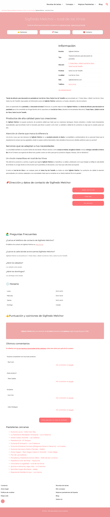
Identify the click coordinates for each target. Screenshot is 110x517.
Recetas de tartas (62, 485)
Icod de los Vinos (65, 25)
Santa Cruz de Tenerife (78, 25)
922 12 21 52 (39, 244)
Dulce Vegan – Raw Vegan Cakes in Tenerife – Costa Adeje (34, 452)
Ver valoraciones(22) (64, 90)
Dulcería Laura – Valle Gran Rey (23, 432)
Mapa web (4, 496)
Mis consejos (60, 489)
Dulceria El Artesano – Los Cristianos (25, 443)
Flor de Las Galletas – (19, 455)
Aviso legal (5, 489)
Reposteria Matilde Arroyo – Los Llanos (26, 472)
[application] (62, 4)
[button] (107, 5)
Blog (57, 496)
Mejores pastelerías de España (67, 492)
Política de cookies (7, 492)
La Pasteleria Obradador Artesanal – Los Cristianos (31, 435)
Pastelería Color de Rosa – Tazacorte (25, 461)
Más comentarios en (64, 365)
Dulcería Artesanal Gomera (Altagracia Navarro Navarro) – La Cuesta (38, 446)
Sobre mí (59, 499)
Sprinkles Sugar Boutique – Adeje (24, 469)
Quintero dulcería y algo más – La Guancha (28, 466)
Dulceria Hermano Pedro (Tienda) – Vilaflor (28, 449)
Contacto (4, 485)
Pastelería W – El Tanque (21, 440)
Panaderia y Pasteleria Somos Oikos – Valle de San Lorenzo (34, 458)
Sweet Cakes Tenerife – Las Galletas (25, 438)
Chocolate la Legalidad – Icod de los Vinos (27, 464)
